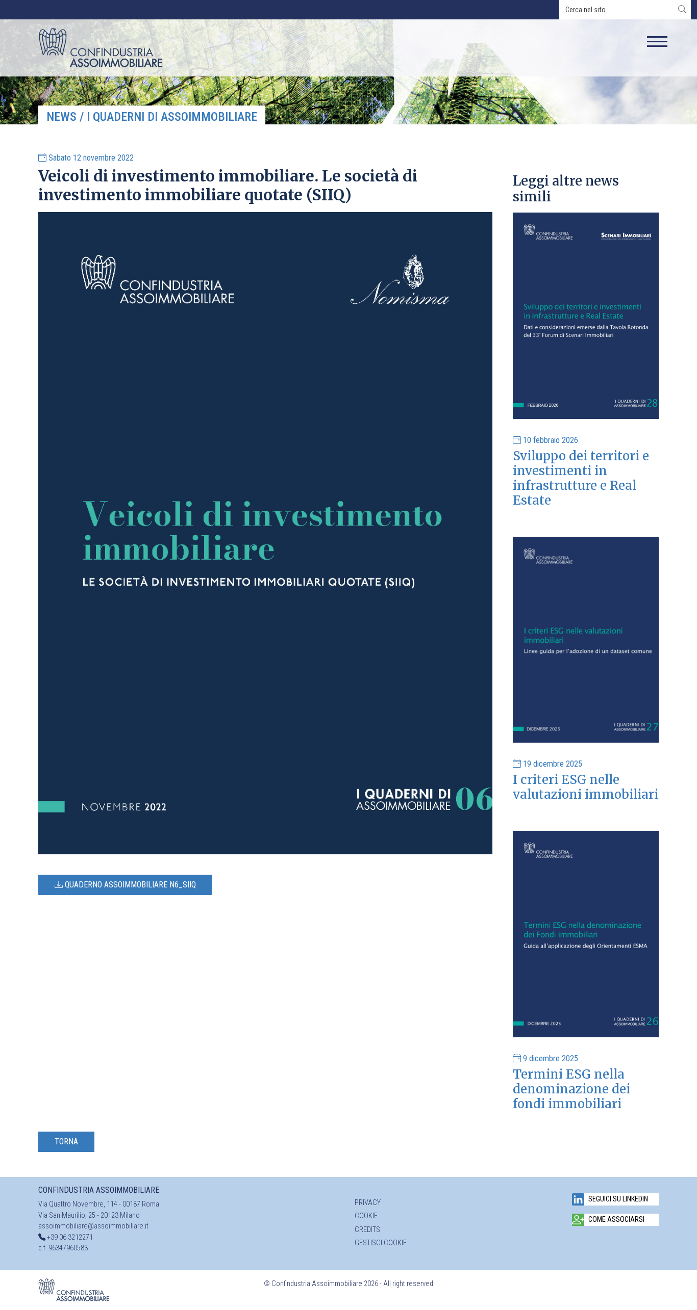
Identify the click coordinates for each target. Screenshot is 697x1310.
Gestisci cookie (381, 1243)
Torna (66, 1141)
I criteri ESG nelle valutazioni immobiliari (585, 787)
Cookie (366, 1216)
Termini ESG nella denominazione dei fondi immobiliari (571, 1089)
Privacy (368, 1202)
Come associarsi (616, 1219)
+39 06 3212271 (70, 1237)
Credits (367, 1229)
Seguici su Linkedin (618, 1199)
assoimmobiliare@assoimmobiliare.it (93, 1226)
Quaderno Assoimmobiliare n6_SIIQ (129, 884)
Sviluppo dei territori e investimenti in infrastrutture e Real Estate (581, 478)
